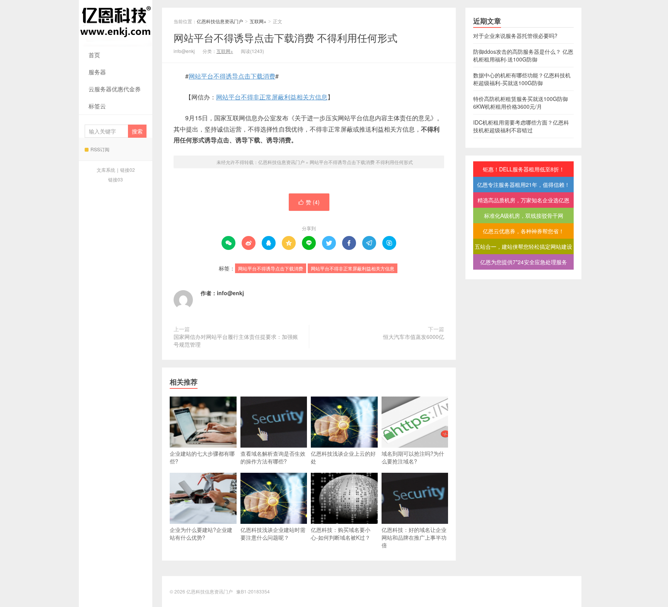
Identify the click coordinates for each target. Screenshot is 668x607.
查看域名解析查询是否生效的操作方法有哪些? (272, 457)
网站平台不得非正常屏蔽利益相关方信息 (271, 96)
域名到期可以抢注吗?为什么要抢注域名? (413, 457)
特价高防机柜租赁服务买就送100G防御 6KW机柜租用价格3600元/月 (520, 102)
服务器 (97, 72)
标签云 (97, 106)
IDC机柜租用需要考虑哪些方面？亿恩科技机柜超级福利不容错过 (521, 126)
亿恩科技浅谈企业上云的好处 (343, 457)
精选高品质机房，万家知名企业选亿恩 (523, 200)
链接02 (127, 169)
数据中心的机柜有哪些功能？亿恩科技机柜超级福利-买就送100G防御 (522, 79)
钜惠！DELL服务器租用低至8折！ (523, 169)
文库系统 (106, 169)
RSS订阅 (99, 149)
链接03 (115, 179)
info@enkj (230, 293)
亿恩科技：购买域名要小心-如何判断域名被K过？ (340, 533)
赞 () (309, 202)
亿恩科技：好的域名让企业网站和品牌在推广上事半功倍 (414, 537)
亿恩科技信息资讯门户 (115, 23)
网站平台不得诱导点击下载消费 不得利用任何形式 (285, 37)
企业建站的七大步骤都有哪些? (202, 457)
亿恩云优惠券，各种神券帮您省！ (523, 231)
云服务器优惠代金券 (115, 89)
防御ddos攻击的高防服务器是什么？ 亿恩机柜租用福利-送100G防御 (523, 55)
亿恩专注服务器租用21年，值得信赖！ (523, 184)
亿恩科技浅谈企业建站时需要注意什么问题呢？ (272, 533)
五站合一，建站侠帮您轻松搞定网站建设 (523, 246)
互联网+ (258, 21)
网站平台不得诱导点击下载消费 (232, 76)
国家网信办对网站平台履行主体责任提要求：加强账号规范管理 (236, 340)
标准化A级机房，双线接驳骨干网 (523, 215)
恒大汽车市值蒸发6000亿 (413, 336)
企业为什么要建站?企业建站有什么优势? (201, 533)
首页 (94, 55)
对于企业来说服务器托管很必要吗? (515, 35)
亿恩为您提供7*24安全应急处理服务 (523, 262)
